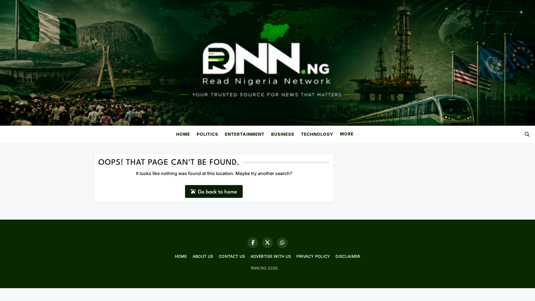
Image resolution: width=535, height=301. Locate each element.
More (347, 134)
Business (282, 134)
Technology (317, 134)
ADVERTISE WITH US (271, 256)
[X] (267, 242)
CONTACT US (232, 256)
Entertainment (244, 134)
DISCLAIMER (347, 256)
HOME (181, 256)
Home (183, 134)
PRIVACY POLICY (313, 256)
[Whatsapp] (282, 242)
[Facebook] (252, 242)
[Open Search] (527, 134)
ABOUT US (203, 256)
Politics (207, 134)
